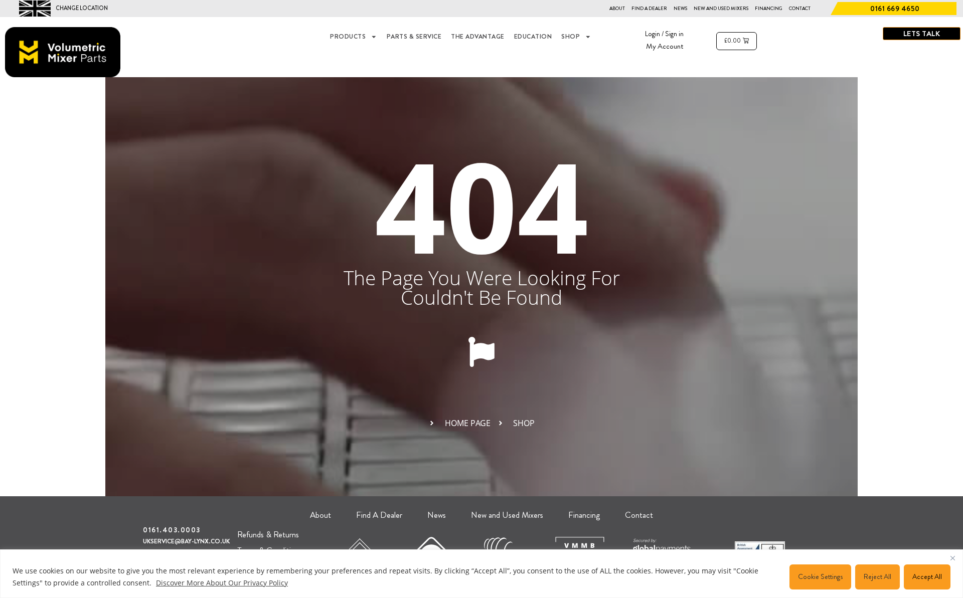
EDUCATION (533, 36)
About (617, 8)
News (680, 8)
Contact (800, 8)
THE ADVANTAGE (478, 36)
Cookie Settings (820, 576)
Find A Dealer (649, 8)
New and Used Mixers (721, 8)
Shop (570, 36)
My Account (665, 46)
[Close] (952, 558)
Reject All (877, 576)
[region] (481, 573)
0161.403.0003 (172, 530)
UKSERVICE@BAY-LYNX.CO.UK (186, 541)
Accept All (927, 576)
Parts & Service (414, 36)
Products (348, 36)
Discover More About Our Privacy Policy (222, 582)
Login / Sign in (664, 34)
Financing (768, 8)
